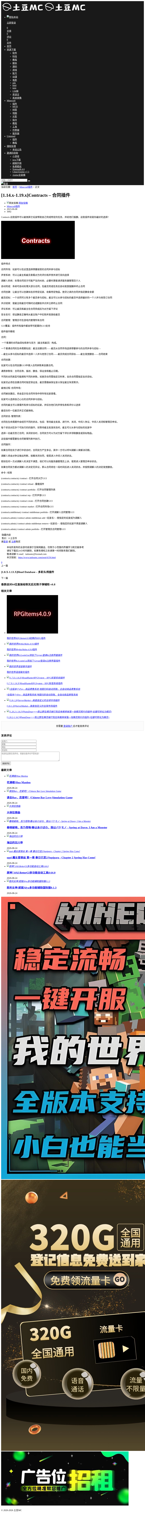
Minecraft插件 (26, 187)
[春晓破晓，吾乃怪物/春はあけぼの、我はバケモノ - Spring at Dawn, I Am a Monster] (49, 821)
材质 (14, 110)
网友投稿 (23, 203)
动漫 (14, 77)
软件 (14, 53)
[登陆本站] (4, 183)
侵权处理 (11, 146)
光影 (14, 116)
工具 (14, 127)
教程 (14, 60)
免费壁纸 (17, 166)
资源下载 (11, 49)
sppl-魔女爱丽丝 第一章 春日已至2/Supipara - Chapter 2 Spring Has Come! (51, 857)
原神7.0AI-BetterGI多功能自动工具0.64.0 (31, 872)
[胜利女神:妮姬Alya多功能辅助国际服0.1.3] (28, 881)
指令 (14, 120)
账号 (14, 73)
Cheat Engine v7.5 (20, 172)
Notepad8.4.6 (18, 169)
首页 (9, 46)
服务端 (15, 133)
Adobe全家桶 (18, 175)
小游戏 (15, 156)
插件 (14, 104)
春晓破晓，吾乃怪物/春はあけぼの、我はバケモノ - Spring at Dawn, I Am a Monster (57, 827)
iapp (14, 88)
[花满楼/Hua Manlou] (17, 776)
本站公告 (17, 149)
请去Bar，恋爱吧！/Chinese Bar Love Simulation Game (39, 797)
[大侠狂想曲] (13, 806)
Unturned (11, 136)
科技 (14, 56)
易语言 (15, 94)
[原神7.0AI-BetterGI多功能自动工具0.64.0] (28, 866)
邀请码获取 (12, 153)
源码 (14, 66)
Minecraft (11, 100)
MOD (15, 106)
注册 (13, 541)
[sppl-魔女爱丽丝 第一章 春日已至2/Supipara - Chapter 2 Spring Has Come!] (43, 851)
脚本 (14, 63)
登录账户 (68, 726)
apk (14, 83)
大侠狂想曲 (13, 812)
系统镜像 (17, 98)
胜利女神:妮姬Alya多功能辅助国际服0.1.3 (31, 887)
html (14, 85)
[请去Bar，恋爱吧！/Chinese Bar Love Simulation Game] (34, 791)
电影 (14, 80)
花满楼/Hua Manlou (19, 782)
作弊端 (15, 130)
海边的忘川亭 (15, 842)
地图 (14, 113)
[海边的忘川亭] (15, 836)
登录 (5, 541)
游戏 (14, 70)
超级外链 (17, 163)
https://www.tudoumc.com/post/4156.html (37, 557)
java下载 (16, 160)
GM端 (15, 91)
